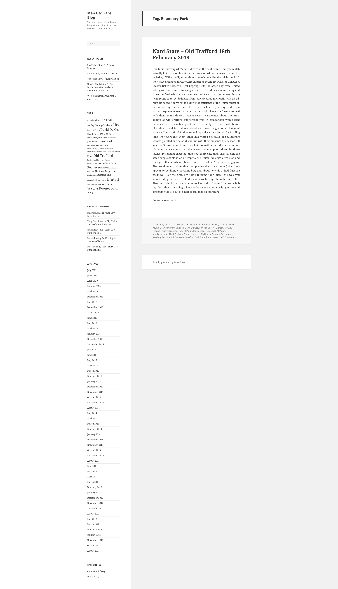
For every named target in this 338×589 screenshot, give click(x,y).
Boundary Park (167, 227)
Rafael (107, 160)
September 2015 (95, 344)
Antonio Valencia (94, 120)
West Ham (114, 189)
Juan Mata (92, 141)
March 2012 (93, 524)
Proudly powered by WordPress (169, 262)
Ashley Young (94, 125)
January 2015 (94, 381)
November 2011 (95, 540)
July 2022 (92, 270)
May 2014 (92, 413)
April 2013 (92, 476)
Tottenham (101, 180)
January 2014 (94, 434)
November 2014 (95, 392)
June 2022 (92, 275)
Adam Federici (211, 224)
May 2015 (92, 360)
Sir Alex (90, 171)
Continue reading (165, 200)
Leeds (203, 230)
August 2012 (93, 513)
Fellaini (90, 137)
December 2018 (95, 296)
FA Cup (227, 227)
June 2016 (92, 317)
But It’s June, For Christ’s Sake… (103, 73)
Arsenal (107, 120)
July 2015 (92, 349)
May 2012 (92, 519)
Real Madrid (168, 237)
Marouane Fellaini (94, 151)
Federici (156, 230)
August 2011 (93, 550)
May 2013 (92, 471)
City (115, 124)
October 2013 (94, 450)
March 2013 (93, 481)
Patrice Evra (91, 160)
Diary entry (93, 576)
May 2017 (92, 302)
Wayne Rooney (99, 188)
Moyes (90, 156)
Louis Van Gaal (93, 145)
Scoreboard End (113, 168)
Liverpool (104, 141)
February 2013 (94, 487)
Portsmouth (227, 234)
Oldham (179, 234)
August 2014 (93, 407)
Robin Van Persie (108, 163)
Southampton (92, 175)
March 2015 (93, 370)
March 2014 (93, 423)
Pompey (216, 234)
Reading (157, 237)
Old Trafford (103, 155)
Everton (112, 134)
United (113, 179)
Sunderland (92, 180)
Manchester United (106, 149)
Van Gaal (97, 184)
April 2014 (92, 418)
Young (90, 192)
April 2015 (92, 365)
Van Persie (108, 184)
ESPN (212, 227)
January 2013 (94, 492)
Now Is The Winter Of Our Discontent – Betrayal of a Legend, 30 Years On (100, 87)
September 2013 (95, 455)
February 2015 (94, 376)
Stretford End (104, 174)
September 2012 (95, 508)
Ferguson (98, 137)
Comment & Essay (96, 571)
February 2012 (94, 529)
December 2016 (95, 307)
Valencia (90, 184)
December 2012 (95, 497)
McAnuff (221, 230)
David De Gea (110, 130)
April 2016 (92, 328)
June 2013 (92, 466)
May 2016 (92, 323)
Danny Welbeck (93, 130)
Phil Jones (100, 160)
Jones (196, 230)
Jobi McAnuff (186, 230)
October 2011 (94, 545)
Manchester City (93, 149)
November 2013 (95, 444)
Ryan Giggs (103, 167)
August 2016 (93, 312)
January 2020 (94, 286)
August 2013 (93, 460)
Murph (180, 224)
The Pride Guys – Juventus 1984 (103, 78)
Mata (104, 151)
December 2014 (95, 386)
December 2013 (95, 439)
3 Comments (229, 237)
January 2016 (94, 333)
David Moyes (93, 134)
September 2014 (95, 402)
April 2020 (92, 280)
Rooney (92, 167)
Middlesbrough (160, 234)
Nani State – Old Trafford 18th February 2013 (191, 54)
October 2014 (94, 397)
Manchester (104, 145)
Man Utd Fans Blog (99, 15)
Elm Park (203, 227)
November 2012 (95, 503)
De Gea (104, 134)
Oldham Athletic (192, 234)
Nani (171, 234)
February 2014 (94, 429)
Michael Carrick (114, 152)
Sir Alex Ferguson (105, 171)
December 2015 (95, 339)
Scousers (179, 237)
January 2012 (94, 534)
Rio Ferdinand (92, 163)
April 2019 (92, 291)
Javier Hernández (109, 138)
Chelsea (107, 125)
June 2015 (92, 354)
